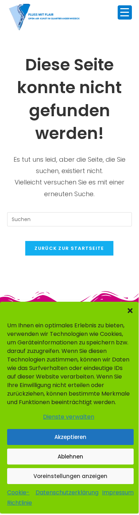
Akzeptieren (70, 437)
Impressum (118, 492)
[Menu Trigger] (125, 12)
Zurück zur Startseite (69, 248)
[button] (130, 310)
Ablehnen (70, 456)
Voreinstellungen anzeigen (70, 476)
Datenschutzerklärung (67, 492)
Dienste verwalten (68, 417)
